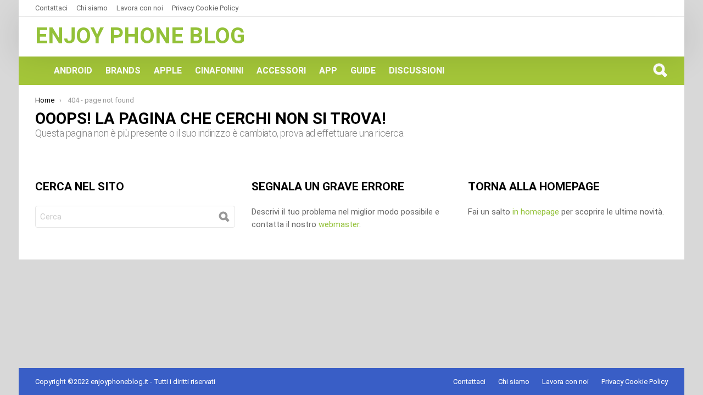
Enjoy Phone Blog (140, 36)
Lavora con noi (139, 8)
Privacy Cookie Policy (205, 8)
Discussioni (416, 70)
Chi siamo (92, 8)
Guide (363, 70)
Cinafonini (219, 70)
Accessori (281, 70)
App (328, 70)
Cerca (659, 70)
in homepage (535, 212)
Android (73, 70)
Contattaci (51, 8)
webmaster (339, 224)
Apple (168, 70)
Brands (123, 70)
